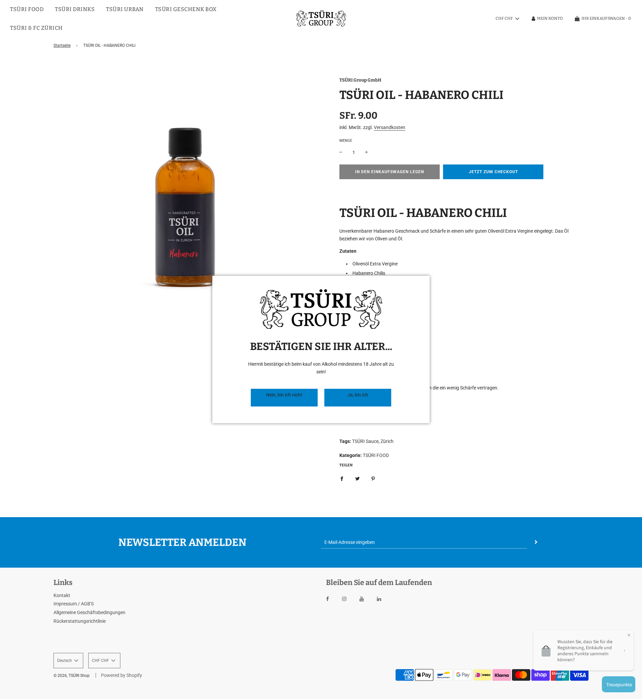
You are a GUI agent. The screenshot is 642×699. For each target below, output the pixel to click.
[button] (284, 397)
